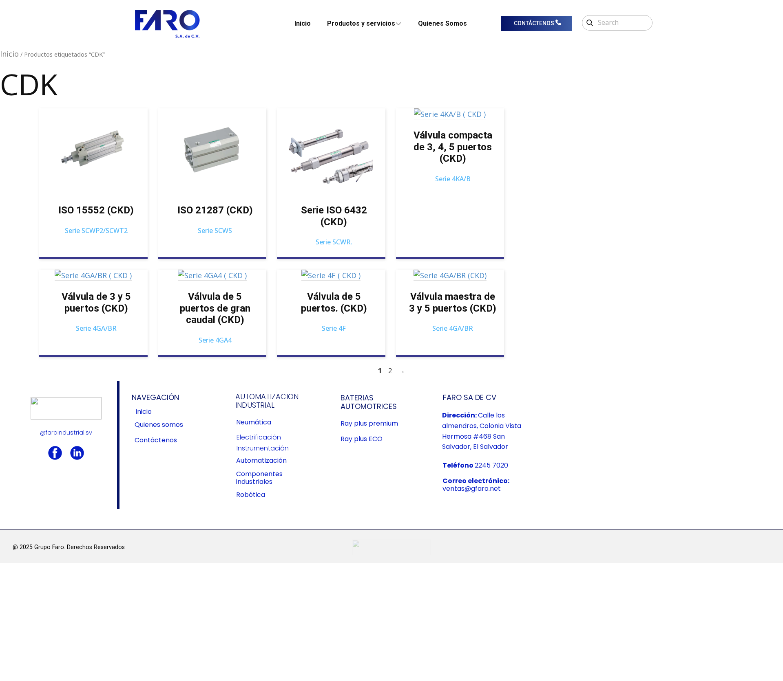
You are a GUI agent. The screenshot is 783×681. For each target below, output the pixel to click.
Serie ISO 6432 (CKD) (334, 216)
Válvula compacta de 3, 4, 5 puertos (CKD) (453, 147)
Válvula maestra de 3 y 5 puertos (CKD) (452, 302)
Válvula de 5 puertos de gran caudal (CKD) (215, 308)
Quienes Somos (442, 23)
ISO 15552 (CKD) (96, 210)
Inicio (302, 23)
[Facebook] (55, 453)
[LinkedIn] (77, 453)
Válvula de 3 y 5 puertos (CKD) (96, 302)
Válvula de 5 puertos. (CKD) (334, 302)
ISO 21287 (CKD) (215, 210)
